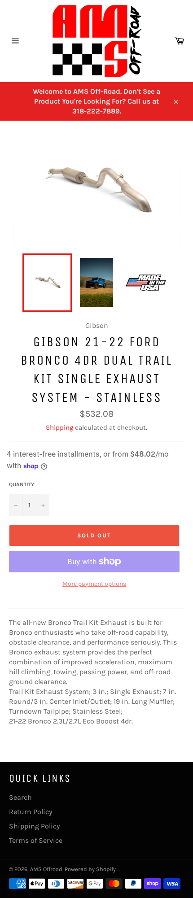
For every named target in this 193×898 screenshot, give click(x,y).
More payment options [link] (94, 584)
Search (20, 797)
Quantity (21, 484)
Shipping (59, 427)
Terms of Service (35, 840)
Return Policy (30, 811)
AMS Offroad (46, 869)
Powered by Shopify (90, 869)
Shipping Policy (34, 826)
